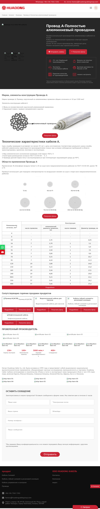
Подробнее (50, 287)
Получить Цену (25, 310)
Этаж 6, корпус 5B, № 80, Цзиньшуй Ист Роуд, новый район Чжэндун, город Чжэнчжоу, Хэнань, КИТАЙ (25, 502)
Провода (5, 486)
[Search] (96, 8)
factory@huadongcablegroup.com (85, 2)
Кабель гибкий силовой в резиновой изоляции (82, 304)
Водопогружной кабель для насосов (50, 304)
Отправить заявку (57, 52)
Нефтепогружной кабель (17, 318)
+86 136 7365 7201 (51, 2)
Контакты (56, 475)
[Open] (91, 8)
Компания (56, 479)
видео (54, 482)
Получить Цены (79, 52)
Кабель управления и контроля (14, 482)
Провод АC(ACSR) (25, 299)
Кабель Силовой (8, 475)
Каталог (96, 486)
